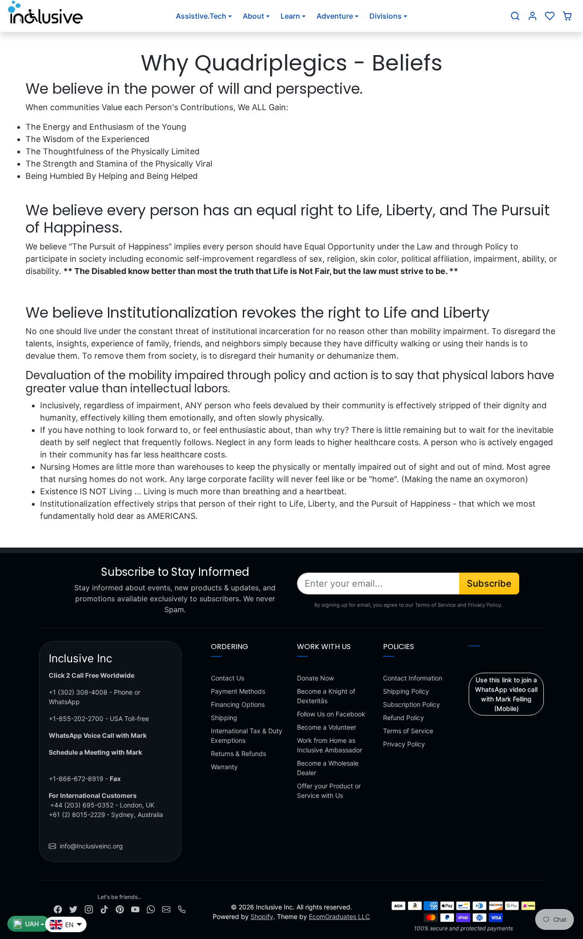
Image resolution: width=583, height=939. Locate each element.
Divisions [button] (385, 15)
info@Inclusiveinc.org (91, 846)
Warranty (224, 767)
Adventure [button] (335, 15)
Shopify (262, 916)
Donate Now (315, 678)
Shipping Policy (406, 691)
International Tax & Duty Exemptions (246, 735)
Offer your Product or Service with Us (329, 790)
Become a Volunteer (326, 727)
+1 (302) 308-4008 (78, 692)
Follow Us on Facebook (331, 714)
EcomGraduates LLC (339, 916)
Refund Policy (403, 717)
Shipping (224, 717)
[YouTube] (135, 908)
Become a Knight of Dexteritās (326, 696)
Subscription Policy (411, 704)
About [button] (253, 15)
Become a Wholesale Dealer (327, 768)
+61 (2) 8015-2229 (77, 814)
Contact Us (227, 678)
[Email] (166, 908)
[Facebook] (58, 908)
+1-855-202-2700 (76, 718)
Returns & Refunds (238, 753)
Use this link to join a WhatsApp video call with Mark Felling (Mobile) (506, 694)
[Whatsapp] (151, 908)
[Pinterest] (120, 908)
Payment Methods (238, 691)
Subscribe (489, 583)
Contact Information (412, 678)
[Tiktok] (104, 908)
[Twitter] (73, 908)
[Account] (532, 16)
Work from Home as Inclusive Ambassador (329, 745)
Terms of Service (408, 731)
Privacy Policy (404, 744)
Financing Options (238, 704)
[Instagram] (89, 908)
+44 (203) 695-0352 (81, 805)
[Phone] (181, 908)
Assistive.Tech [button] (201, 15)
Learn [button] (290, 15)
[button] (515, 16)
